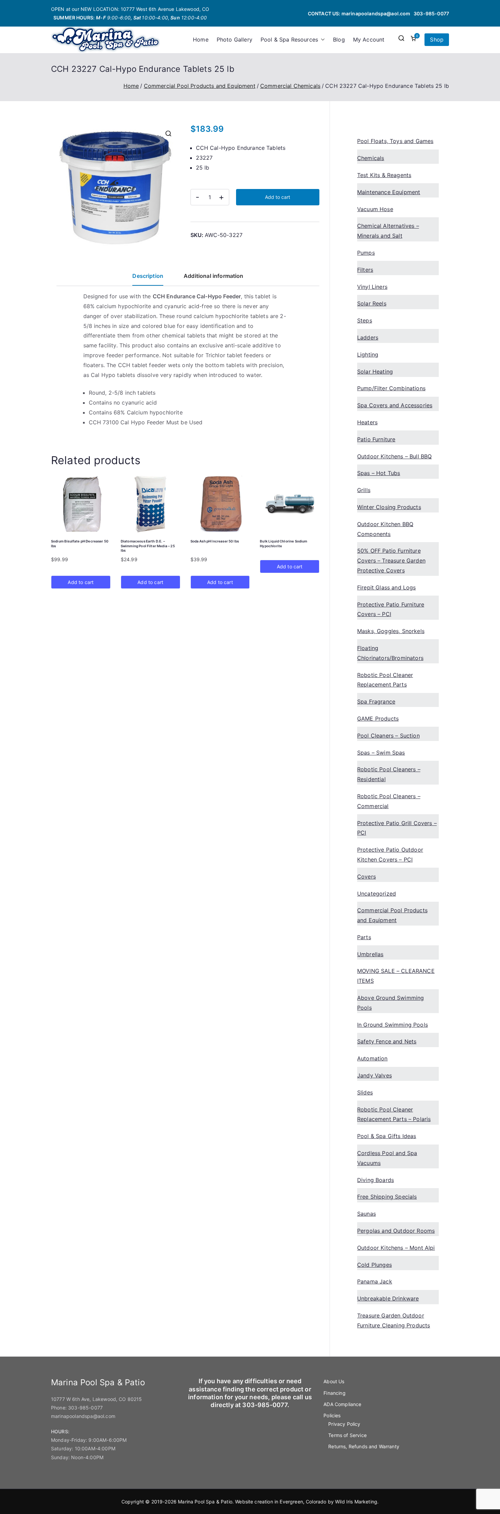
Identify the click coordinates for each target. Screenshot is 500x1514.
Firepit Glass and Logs (386, 587)
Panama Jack (374, 1281)
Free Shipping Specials (387, 1196)
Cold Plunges (374, 1264)
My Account (369, 39)
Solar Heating (375, 371)
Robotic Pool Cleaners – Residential (388, 774)
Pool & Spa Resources (289, 39)
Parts (364, 937)
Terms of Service (347, 1435)
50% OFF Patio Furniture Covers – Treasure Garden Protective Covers (391, 560)
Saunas (366, 1213)
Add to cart (277, 197)
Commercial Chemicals (290, 85)
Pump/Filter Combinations (391, 388)
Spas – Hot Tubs (378, 473)
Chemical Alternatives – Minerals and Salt (388, 230)
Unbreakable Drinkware (388, 1298)
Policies (331, 1415)
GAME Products (378, 718)
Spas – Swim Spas (381, 752)
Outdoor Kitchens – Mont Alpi (396, 1247)
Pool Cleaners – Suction (388, 735)
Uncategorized (376, 893)
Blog (339, 39)
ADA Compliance (342, 1404)
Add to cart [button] (81, 582)
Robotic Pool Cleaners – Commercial (388, 801)
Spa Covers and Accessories (394, 405)
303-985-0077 (431, 13)
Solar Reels (371, 303)
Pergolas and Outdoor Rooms (396, 1230)
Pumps (366, 252)
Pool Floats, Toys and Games (395, 141)
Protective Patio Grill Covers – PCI (397, 828)
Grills (363, 490)
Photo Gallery (234, 39)
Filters (365, 269)
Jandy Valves (374, 1075)
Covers (366, 876)
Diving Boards (375, 1180)
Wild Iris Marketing (356, 1501)
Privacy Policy (344, 1424)
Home (201, 39)
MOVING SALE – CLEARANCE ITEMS (396, 975)
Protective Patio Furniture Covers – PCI (390, 609)
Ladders (367, 337)
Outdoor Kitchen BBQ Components (385, 529)
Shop (437, 39)
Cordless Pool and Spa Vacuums (387, 1158)
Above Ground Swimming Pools (390, 1002)
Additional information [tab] (214, 275)
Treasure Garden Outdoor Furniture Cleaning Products (393, 1320)
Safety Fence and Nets (386, 1041)
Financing (334, 1393)
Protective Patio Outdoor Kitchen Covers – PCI (390, 854)
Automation (372, 1058)
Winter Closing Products (389, 507)
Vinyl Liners (372, 286)
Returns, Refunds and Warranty (363, 1446)
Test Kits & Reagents (384, 175)
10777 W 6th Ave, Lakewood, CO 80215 (96, 1399)
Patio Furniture (376, 439)
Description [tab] (147, 275)
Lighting (367, 354)
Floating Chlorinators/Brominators (390, 653)
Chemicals (370, 158)
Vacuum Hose (375, 209)
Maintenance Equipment (388, 192)
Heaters (367, 422)
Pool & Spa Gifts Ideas (386, 1136)
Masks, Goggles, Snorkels (390, 631)
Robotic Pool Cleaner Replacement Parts (385, 680)
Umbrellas (370, 954)
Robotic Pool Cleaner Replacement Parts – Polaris (394, 1114)
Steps (364, 320)
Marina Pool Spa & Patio (205, 1501)
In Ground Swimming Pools (392, 1024)
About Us (333, 1381)
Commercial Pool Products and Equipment (199, 85)
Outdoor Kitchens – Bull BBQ (394, 456)
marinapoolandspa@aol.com (376, 13)
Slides (365, 1092)
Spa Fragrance (376, 701)
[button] (321, 40)
